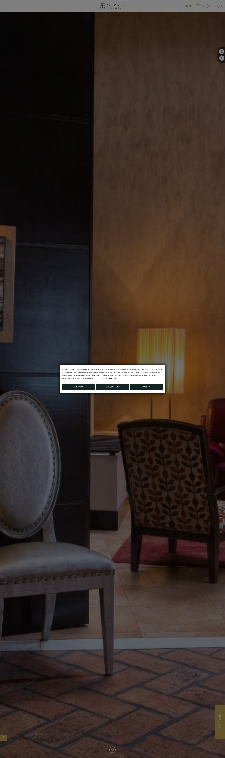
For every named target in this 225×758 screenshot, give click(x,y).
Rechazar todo (112, 386)
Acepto (146, 386)
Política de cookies (111, 378)
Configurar (78, 386)
